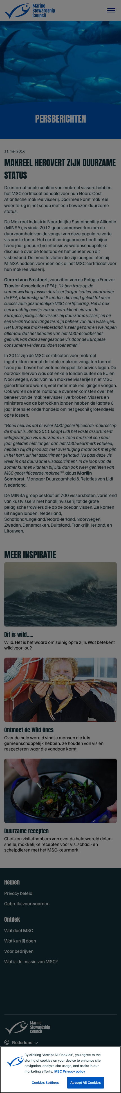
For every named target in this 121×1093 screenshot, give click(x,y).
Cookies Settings (45, 1082)
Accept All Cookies (85, 1082)
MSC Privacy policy (69, 1071)
